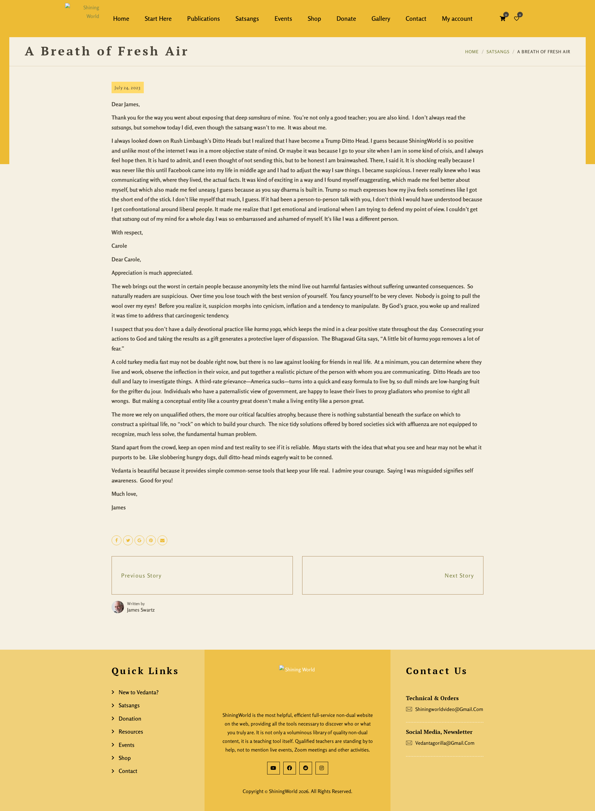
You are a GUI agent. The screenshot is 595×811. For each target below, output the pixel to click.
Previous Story (141, 575)
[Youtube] (273, 768)
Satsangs (498, 51)
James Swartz (141, 610)
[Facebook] (289, 768)
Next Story (459, 575)
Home (472, 51)
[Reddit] (305, 768)
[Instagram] (321, 768)
